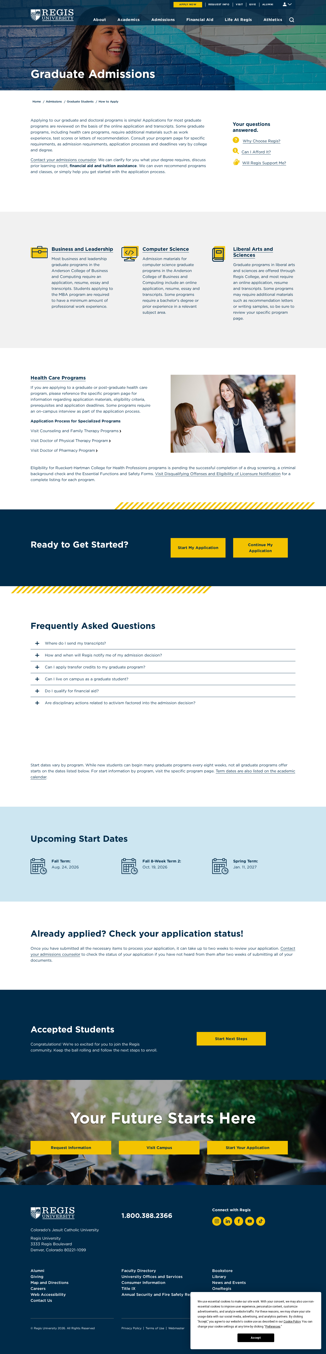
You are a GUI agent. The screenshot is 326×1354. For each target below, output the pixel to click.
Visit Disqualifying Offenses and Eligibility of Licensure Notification (218, 473)
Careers (38, 1288)
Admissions (54, 101)
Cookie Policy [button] (292, 1321)
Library (219, 1276)
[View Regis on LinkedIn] (227, 1221)
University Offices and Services (152, 1276)
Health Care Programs (58, 377)
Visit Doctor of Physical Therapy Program (69, 440)
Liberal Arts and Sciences (253, 252)
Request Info (219, 4)
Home (36, 101)
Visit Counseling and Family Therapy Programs (75, 430)
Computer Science (165, 249)
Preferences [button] (272, 1326)
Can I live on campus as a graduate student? (86, 679)
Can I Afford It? (256, 151)
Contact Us (41, 1300)
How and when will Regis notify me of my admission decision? (103, 655)
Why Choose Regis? (261, 140)
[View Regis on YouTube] (249, 1221)
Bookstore (222, 1270)
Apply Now (187, 4)
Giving (37, 1276)
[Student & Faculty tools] (287, 4)
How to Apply (108, 101)
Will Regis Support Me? (264, 162)
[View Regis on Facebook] (238, 1221)
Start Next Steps (231, 1038)
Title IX (128, 1288)
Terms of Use (155, 1328)
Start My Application (198, 547)
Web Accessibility (48, 1294)
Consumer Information (143, 1282)
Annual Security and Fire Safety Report (160, 1294)
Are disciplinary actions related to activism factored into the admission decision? (120, 702)
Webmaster (176, 1328)
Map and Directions (49, 1282)
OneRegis (221, 1288)
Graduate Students (80, 101)
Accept (256, 1337)
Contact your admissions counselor (63, 159)
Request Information (71, 1147)
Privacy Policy (131, 1328)
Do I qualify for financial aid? (72, 690)
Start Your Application (247, 1147)
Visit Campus (159, 1147)
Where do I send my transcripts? (75, 643)
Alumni (267, 4)
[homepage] (52, 15)
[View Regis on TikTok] (260, 1221)
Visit (239, 4)
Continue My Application (260, 547)
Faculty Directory (138, 1270)
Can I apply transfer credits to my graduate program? (95, 667)
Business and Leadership (82, 249)
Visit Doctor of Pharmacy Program (63, 450)
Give (252, 4)
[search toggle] (291, 20)
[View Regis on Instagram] (216, 1221)
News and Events (229, 1282)
